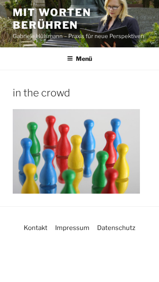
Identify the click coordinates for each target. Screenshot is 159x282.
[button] (15, 267)
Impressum (72, 228)
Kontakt (35, 228)
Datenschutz (116, 228)
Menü (84, 58)
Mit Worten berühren (52, 18)
